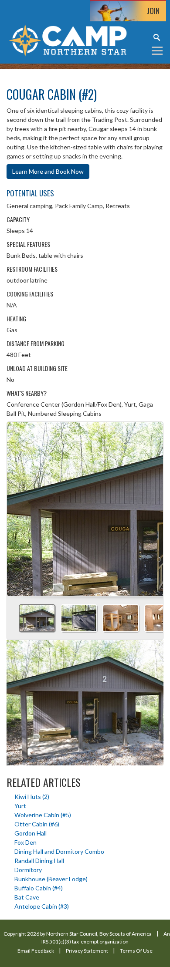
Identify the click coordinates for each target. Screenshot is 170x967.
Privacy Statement (87, 950)
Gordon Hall (30, 833)
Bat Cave (26, 897)
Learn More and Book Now (48, 171)
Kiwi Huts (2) (31, 796)
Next (153, 506)
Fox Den (25, 842)
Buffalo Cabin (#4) (38, 888)
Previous (17, 506)
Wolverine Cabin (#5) (42, 815)
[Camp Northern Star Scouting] (68, 39)
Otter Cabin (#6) (36, 824)
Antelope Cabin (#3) (41, 906)
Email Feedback (35, 950)
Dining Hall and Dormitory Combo (59, 851)
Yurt (20, 805)
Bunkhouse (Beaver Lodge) (51, 879)
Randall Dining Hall (39, 860)
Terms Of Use (136, 950)
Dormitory (28, 869)
